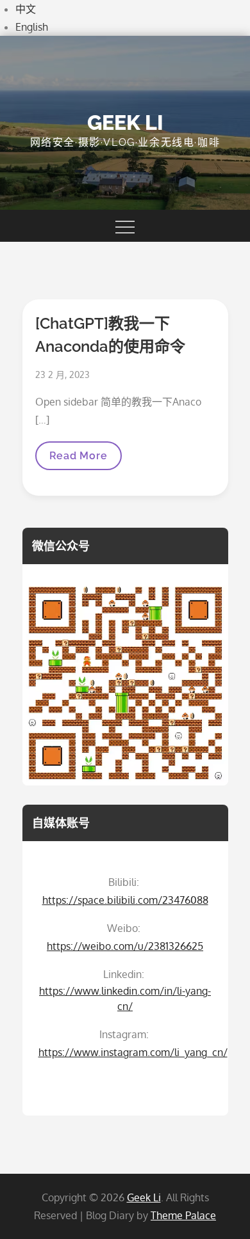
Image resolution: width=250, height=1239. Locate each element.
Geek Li (125, 122)
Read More (78, 459)
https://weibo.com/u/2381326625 (125, 946)
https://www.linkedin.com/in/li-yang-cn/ (125, 998)
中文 (25, 9)
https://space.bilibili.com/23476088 (125, 900)
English (31, 26)
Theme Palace (183, 1215)
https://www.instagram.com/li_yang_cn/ (133, 1052)
